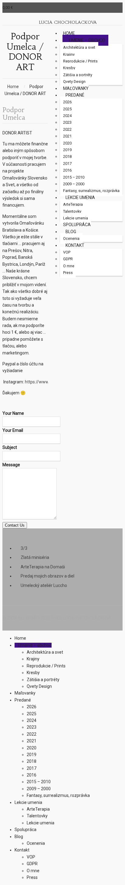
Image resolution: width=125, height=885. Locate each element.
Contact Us (15, 525)
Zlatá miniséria (35, 557)
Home (13, 86)
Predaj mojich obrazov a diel (47, 576)
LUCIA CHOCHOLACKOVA (68, 22)
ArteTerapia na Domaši (43, 566)
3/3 (24, 548)
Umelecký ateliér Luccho (44, 585)
